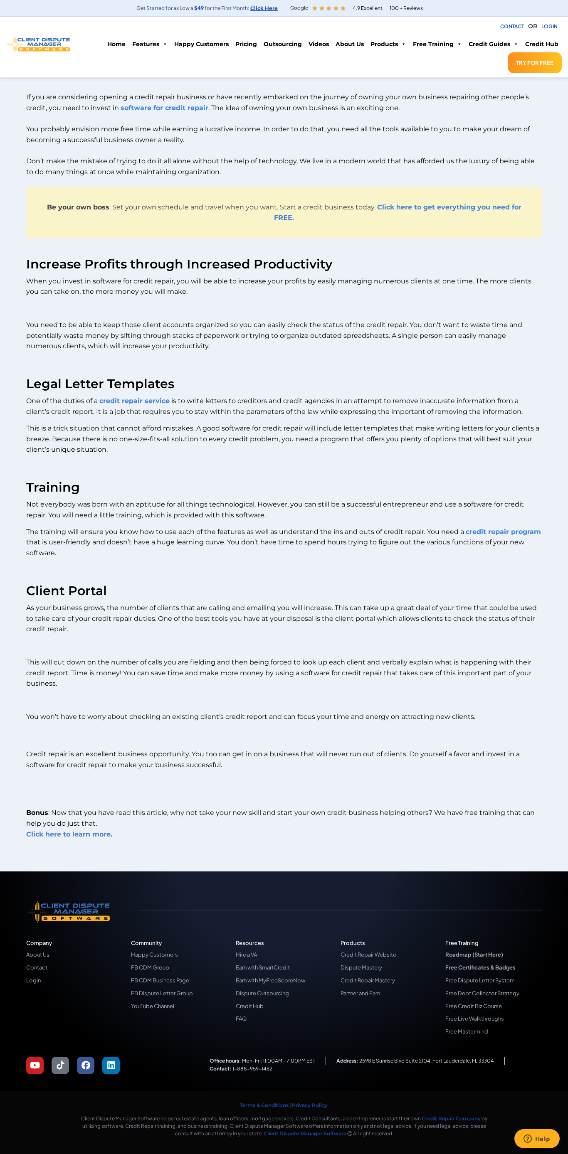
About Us (350, 44)
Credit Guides (489, 44)
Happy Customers (201, 44)
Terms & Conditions (264, 1105)
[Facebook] (85, 1065)
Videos (319, 44)
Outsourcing (283, 44)
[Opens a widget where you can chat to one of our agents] (537, 1139)
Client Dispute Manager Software (305, 1133)
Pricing (246, 44)
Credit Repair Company (451, 1118)
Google (299, 8)
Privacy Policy (310, 1105)
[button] (532, 26)
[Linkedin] (111, 1065)
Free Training (433, 44)
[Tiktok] (60, 1065)
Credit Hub (541, 44)
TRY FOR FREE (534, 62)
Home (116, 44)
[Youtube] (35, 1065)
